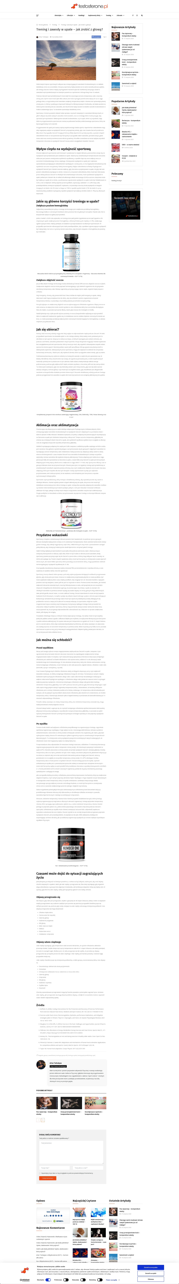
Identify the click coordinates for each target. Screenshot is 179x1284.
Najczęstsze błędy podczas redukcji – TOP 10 (79, 1222)
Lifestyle (70, 15)
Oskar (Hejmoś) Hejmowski (45, 1236)
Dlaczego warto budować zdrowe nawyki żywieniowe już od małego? (131, 48)
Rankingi (81, 15)
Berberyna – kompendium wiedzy (131, 121)
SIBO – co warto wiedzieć (130, 145)
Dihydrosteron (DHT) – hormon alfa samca (53, 1261)
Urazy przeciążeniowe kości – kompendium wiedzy (129, 62)
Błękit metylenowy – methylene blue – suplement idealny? (98, 1222)
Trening (108, 15)
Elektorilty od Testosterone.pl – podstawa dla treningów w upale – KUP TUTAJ (71, 531)
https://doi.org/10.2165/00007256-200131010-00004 (64, 1033)
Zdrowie (119, 15)
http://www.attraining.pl (58, 1066)
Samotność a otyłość (129, 83)
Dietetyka (58, 15)
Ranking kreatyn (117, 180)
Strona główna (43, 25)
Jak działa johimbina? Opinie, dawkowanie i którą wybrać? (129, 110)
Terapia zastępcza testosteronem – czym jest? (98, 1242)
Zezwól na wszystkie (150, 1267)
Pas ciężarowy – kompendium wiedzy (129, 34)
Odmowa (151, 1279)
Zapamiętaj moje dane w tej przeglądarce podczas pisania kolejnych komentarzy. (67, 1173)
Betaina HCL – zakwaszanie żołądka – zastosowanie (130, 134)
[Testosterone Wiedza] (89, 6)
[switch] (66, 1279)
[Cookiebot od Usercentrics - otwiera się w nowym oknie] (25, 1280)
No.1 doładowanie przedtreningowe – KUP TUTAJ (71, 866)
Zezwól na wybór (150, 1273)
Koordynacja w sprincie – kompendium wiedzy (130, 73)
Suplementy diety (94, 15)
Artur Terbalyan (56, 1063)
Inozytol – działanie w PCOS (129, 157)
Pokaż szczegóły (111, 1280)
